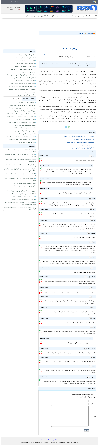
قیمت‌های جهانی (34, 16)
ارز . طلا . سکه (89, 16)
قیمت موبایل (55, 16)
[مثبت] (39, 159)
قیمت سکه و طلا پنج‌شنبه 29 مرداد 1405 (24, 125)
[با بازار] (48, 9)
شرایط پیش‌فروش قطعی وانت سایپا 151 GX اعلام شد (21, 114)
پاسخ (91, 156)
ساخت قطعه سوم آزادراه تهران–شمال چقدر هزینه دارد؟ (21, 75)
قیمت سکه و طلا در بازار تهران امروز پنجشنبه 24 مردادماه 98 (79, 136)
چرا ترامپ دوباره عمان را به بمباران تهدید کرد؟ (23, 199)
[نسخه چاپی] (44, 55)
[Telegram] (66, 128)
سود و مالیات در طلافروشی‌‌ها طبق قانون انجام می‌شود (80, 142)
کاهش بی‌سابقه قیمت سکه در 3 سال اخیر (83, 139)
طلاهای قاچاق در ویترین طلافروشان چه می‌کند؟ (82, 148)
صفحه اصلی (16, 2)
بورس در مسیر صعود (29, 92)
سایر (27, 16)
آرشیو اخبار (82, 33)
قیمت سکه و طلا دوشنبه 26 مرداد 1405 (24, 128)
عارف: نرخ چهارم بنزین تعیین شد (26, 102)
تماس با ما (5, 2)
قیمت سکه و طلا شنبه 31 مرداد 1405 (25, 119)
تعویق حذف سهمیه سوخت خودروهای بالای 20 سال (22, 139)
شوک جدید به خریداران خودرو (27, 142)
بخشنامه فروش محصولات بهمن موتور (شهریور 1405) (21, 86)
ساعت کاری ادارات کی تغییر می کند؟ (25, 58)
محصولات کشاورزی (45, 16)
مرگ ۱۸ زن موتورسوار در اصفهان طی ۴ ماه (24, 183)
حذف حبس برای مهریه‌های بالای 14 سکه (24, 95)
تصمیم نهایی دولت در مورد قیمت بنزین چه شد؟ (22, 83)
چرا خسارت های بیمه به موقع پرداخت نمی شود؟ (22, 69)
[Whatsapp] (69, 128)
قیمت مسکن (63, 16)
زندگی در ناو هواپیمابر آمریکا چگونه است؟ (24, 197)
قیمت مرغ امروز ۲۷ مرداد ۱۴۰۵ (27, 134)
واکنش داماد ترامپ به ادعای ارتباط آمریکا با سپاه (22, 194)
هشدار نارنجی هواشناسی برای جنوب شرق (24, 66)
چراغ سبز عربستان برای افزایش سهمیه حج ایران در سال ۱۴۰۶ (19, 191)
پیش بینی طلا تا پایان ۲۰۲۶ (28, 72)
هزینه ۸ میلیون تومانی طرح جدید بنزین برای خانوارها (21, 137)
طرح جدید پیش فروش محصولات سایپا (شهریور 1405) (21, 117)
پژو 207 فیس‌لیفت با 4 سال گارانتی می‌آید (24, 111)
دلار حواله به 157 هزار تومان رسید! (26, 63)
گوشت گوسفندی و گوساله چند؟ (27, 61)
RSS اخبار (90, 33)
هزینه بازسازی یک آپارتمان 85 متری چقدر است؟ (22, 105)
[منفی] (39, 161)
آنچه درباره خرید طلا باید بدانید (86, 145)
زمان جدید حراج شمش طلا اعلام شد (25, 81)
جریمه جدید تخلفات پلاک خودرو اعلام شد (24, 131)
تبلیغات (10, 2)
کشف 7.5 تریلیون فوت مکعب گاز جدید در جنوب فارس (21, 89)
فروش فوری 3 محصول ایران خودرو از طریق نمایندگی (21, 122)
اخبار (95, 16)
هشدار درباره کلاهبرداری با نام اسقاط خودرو (24, 78)
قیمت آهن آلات (72, 16)
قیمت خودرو (80, 16)
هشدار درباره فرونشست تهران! (27, 55)
